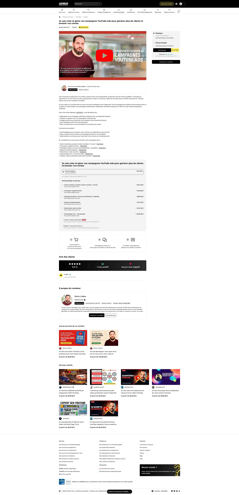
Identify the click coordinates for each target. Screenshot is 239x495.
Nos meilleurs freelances (107, 461)
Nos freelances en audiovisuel (108, 450)
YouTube (78, 17)
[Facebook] (177, 491)
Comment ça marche (146, 444)
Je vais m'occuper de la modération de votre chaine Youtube (165, 392)
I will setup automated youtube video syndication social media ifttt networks (103, 393)
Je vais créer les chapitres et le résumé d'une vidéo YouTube (132, 392)
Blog (141, 456)
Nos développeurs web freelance (109, 453)
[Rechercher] (99, 4)
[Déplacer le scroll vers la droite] (179, 11)
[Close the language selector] (130, 492)
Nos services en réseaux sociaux (69, 458)
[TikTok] (179, 491)
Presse (142, 453)
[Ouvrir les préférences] (176, 4)
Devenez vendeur (166, 4)
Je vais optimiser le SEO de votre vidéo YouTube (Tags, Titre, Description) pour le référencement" (73, 424)
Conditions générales (81, 491)
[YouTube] (174, 491)
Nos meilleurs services (66, 461)
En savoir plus (110, 315)
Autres (86, 17)
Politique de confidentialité (98, 491)
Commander (162, 50)
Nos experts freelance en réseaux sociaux (112, 458)
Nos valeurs (143, 447)
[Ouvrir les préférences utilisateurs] (184, 4)
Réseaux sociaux (68, 17)
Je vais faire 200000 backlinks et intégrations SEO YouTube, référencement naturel (71, 393)
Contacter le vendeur (166, 62)
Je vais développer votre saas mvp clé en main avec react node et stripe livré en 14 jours (103, 354)
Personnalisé (161, 43)
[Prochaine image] (116, 338)
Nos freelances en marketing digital (110, 444)
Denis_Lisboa (81, 86)
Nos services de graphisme (67, 447)
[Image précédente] (92, 338)
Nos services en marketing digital (69, 444)
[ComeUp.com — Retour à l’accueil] (63, 4)
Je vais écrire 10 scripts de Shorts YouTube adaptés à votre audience (103, 423)
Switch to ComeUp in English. (118, 491)
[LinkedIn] (172, 491)
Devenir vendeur (145, 450)
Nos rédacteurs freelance (107, 456)
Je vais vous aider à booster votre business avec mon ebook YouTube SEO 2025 (72, 354)
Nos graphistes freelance (107, 447)
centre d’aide (146, 473)
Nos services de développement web (70, 453)
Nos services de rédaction (67, 456)
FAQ (141, 458)
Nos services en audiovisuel (67, 450)
